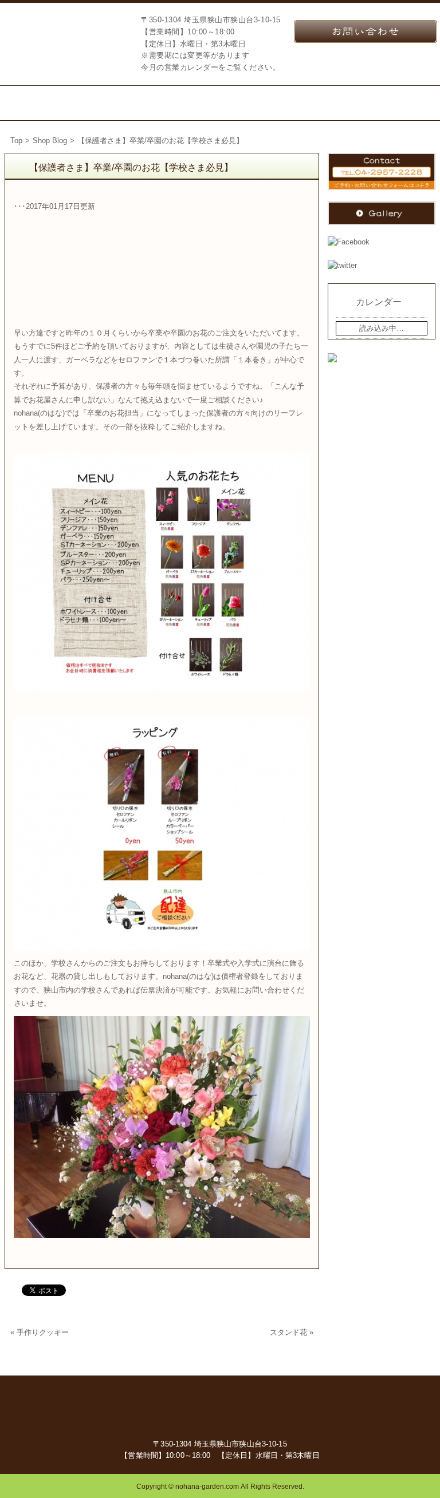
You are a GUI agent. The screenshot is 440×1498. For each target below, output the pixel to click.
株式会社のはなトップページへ (63, 37)
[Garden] (194, 103)
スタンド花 (288, 1332)
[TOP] (32, 103)
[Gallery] (411, 103)
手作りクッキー (43, 1332)
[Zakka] (242, 103)
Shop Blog (50, 140)
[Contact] (349, 103)
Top (16, 140)
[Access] (291, 103)
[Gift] (143, 103)
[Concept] (91, 103)
